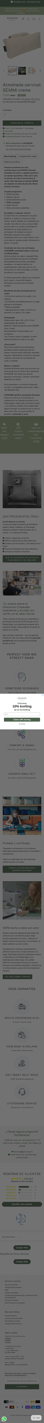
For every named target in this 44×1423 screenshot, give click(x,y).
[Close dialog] (43, 695)
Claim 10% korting (21, 719)
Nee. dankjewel (22, 723)
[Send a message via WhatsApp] (4, 1419)
